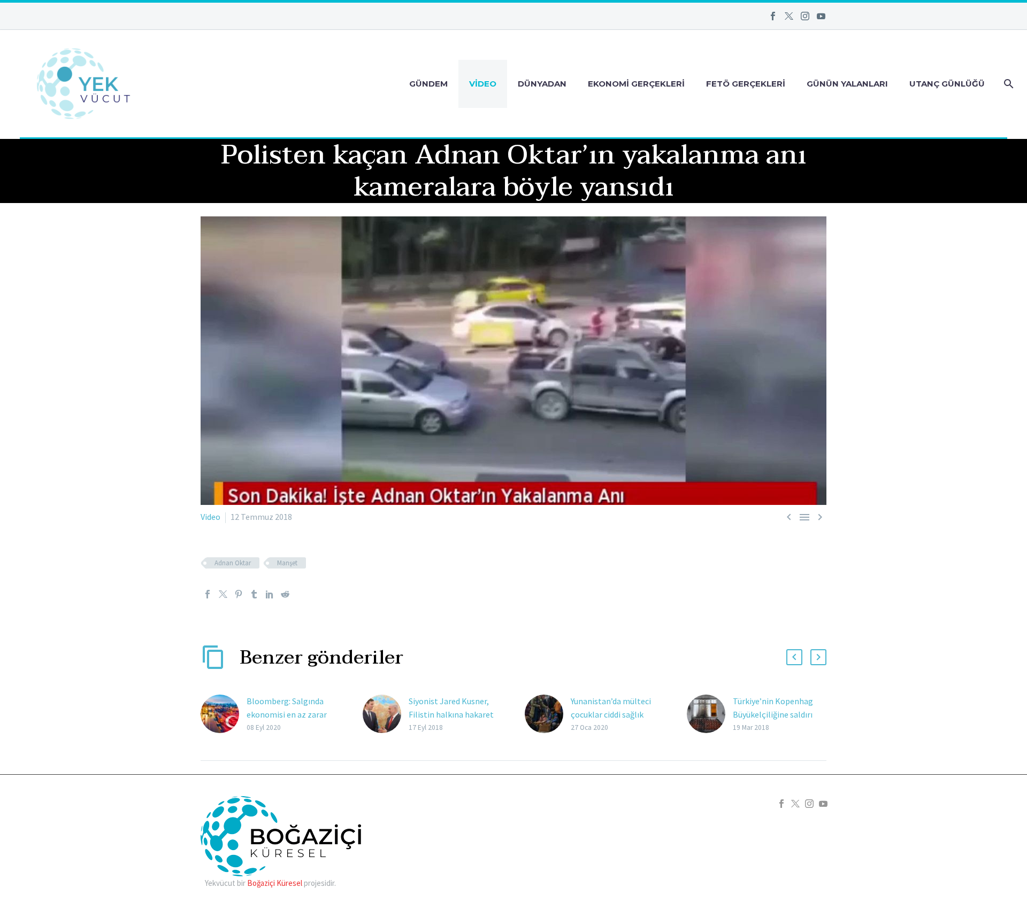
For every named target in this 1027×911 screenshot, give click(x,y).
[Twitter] (789, 16)
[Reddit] (285, 594)
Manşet (287, 562)
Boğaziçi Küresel (274, 883)
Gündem (428, 84)
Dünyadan (542, 84)
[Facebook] (773, 16)
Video (482, 84)
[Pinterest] (238, 594)
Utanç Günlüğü (947, 84)
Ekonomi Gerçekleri (636, 84)
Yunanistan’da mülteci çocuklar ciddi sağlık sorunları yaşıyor (611, 714)
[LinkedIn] (269, 594)
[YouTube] (821, 16)
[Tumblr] (254, 594)
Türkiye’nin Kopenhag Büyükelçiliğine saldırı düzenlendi (773, 714)
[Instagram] (805, 16)
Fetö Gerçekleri (745, 84)
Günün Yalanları (847, 84)
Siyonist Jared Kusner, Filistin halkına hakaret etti (451, 714)
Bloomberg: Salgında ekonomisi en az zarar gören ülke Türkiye (287, 714)
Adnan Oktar (232, 562)
